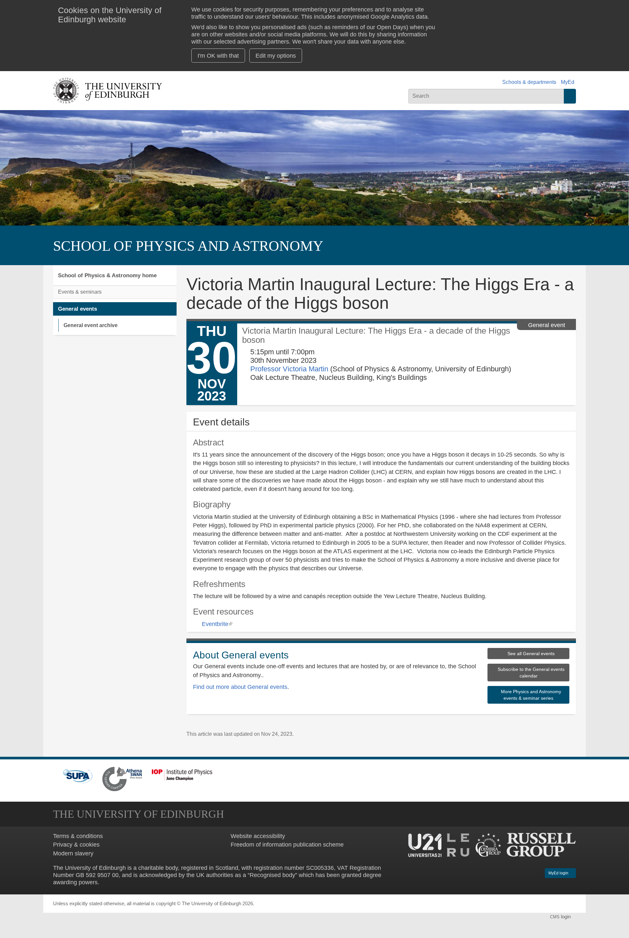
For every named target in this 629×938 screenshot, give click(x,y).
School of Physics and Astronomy (188, 246)
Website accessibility (258, 835)
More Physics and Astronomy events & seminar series (530, 695)
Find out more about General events (240, 686)
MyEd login (558, 873)
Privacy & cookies (76, 844)
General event (546, 325)
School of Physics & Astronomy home (107, 275)
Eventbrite (217, 623)
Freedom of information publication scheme (287, 844)
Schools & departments (529, 82)
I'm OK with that (218, 55)
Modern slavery (73, 853)
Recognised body (272, 874)
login (561, 916)
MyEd (567, 82)
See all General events (530, 653)
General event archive (91, 325)
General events (77, 308)
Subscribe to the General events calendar (530, 672)
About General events (241, 655)
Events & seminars (80, 292)
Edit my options (276, 55)
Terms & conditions (78, 835)
